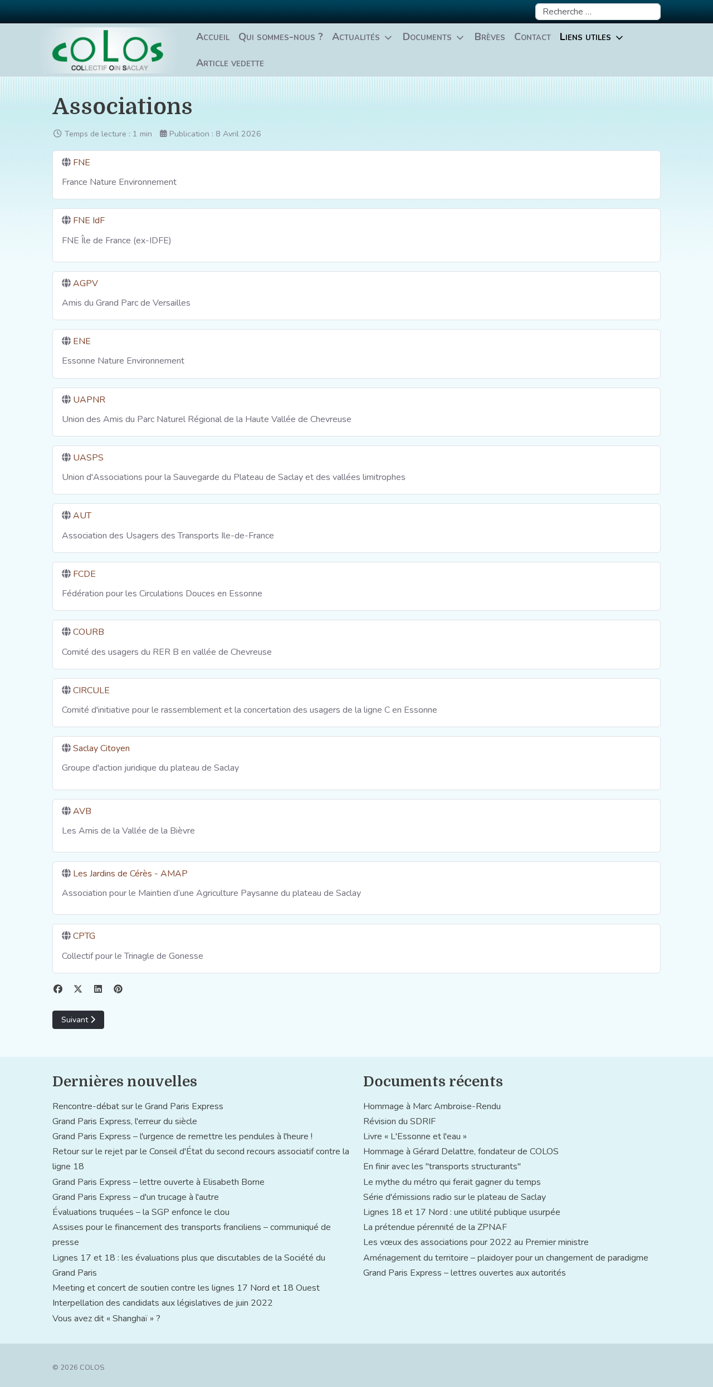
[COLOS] (108, 50)
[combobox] (598, 11)
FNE (81, 162)
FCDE (84, 574)
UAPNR (89, 400)
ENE (82, 341)
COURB (88, 632)
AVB (82, 811)
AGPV (85, 283)
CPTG (84, 936)
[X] (78, 989)
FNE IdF (89, 220)
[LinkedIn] (98, 989)
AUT (82, 515)
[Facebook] (58, 989)
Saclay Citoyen (101, 748)
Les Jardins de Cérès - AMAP (130, 874)
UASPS (88, 458)
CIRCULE (91, 690)
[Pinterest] (118, 989)
